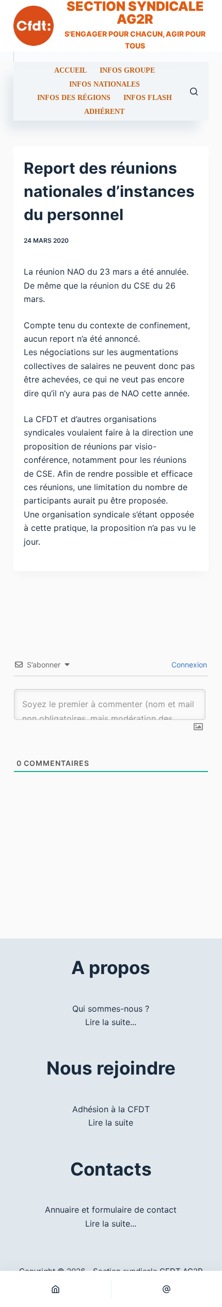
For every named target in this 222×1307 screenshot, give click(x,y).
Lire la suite (110, 1122)
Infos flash (147, 98)
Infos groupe (127, 70)
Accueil (70, 70)
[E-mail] (167, 1289)
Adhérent (104, 111)
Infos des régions (73, 98)
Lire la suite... (110, 1022)
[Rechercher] (194, 91)
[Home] (55, 1289)
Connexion (188, 664)
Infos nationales (104, 84)
